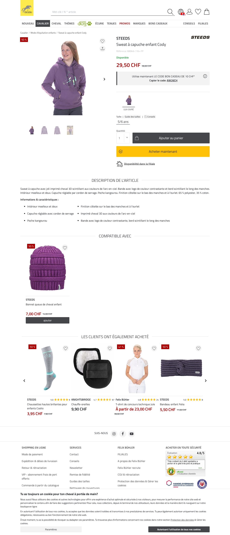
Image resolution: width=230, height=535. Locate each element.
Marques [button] (139, 23)
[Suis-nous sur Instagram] (114, 434)
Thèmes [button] (69, 23)
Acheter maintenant (163, 151)
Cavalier (24, 32)
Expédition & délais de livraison (39, 461)
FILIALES (123, 454)
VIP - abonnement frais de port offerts (39, 476)
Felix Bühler (126, 448)
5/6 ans (123, 121)
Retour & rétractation (34, 468)
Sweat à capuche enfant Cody (72, 32)
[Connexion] (189, 11)
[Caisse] (207, 11)
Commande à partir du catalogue (40, 485)
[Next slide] (104, 79)
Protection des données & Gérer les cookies (138, 483)
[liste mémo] (198, 11)
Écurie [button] (99, 23)
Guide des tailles (132, 116)
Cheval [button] (56, 23)
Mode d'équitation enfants (43, 32)
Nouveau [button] (28, 23)
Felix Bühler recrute (129, 468)
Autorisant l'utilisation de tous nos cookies (179, 529)
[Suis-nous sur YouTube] (131, 434)
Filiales (203, 23)
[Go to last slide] (24, 381)
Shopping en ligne (34, 448)
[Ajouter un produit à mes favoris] (102, 41)
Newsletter (76, 468)
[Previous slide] (23, 79)
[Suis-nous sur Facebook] (122, 434)
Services (75, 448)
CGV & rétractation (128, 474)
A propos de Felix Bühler (131, 461)
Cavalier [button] (43, 23)
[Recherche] (171, 12)
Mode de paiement (32, 454)
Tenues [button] (111, 23)
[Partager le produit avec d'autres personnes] (102, 49)
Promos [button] (124, 23)
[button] (85, 23)
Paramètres (51, 529)
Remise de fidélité (80, 474)
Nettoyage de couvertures (85, 488)
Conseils (151, 116)
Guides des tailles (80, 481)
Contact (74, 454)
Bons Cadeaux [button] (158, 23)
